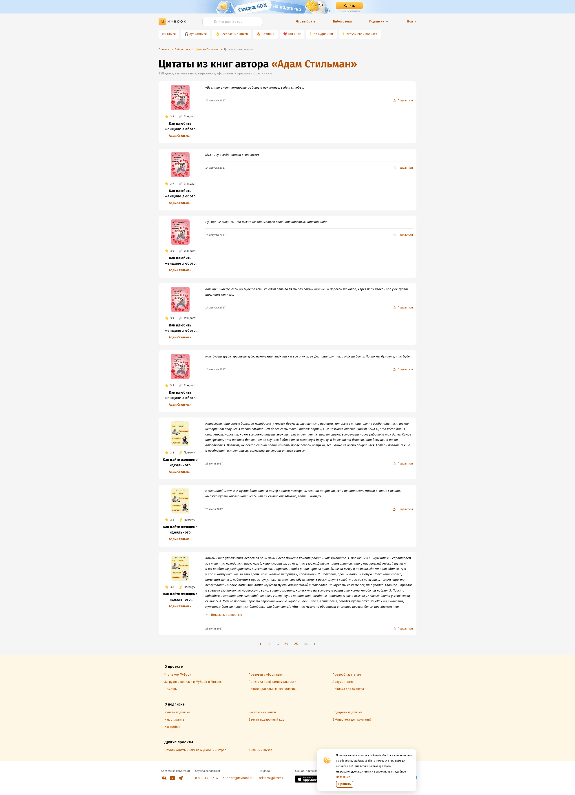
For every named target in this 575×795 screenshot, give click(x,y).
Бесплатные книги (234, 34)
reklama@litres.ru (272, 778)
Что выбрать (306, 21)
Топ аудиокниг (322, 34)
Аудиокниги (198, 34)
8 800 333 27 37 (207, 778)
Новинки (267, 34)
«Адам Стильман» (314, 64)
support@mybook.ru (238, 778)
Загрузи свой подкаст (361, 34)
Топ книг (294, 34)
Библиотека (342, 21)
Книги (171, 34)
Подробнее (343, 777)
